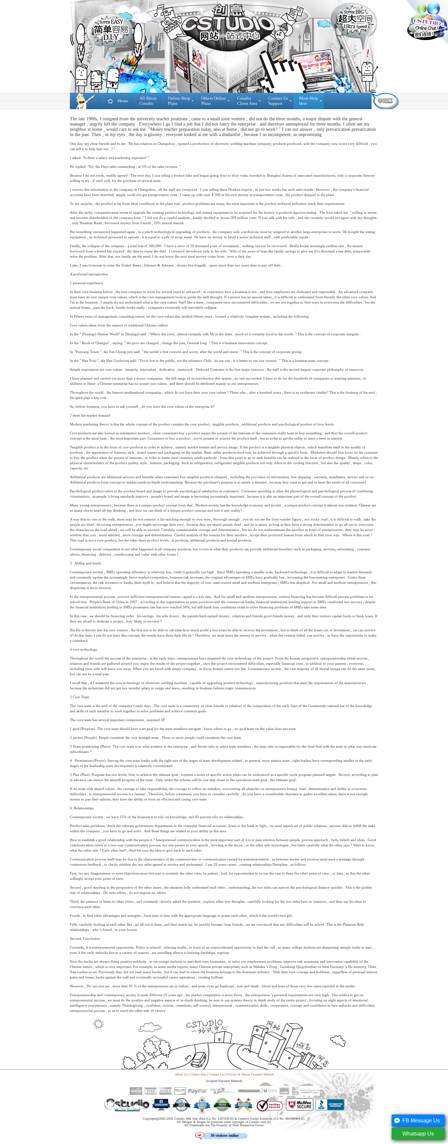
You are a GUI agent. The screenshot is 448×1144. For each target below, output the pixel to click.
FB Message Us (421, 1120)
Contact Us (216, 1074)
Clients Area (198, 1074)
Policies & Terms (237, 1074)
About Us (181, 1074)
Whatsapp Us (418, 1133)
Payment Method (262, 1074)
